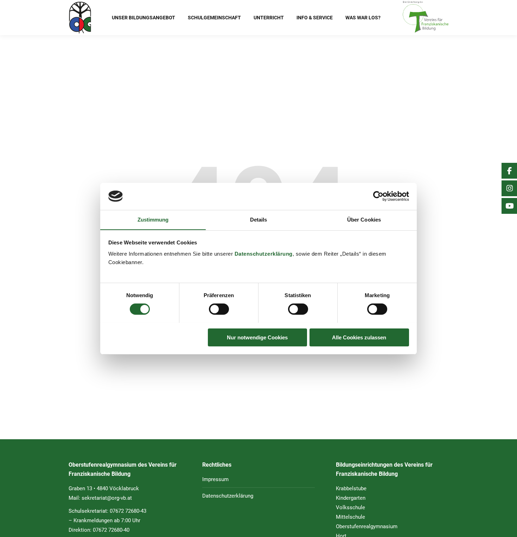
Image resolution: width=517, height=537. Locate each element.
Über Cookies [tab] (364, 219)
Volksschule (350, 507)
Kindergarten (350, 498)
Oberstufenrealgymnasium (366, 526)
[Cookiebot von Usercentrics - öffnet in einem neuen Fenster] (378, 196)
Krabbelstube (351, 488)
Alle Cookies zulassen (359, 337)
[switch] (219, 309)
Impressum (215, 479)
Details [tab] (258, 219)
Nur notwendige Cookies (257, 337)
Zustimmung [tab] (153, 219)
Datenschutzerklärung (264, 253)
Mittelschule (350, 517)
